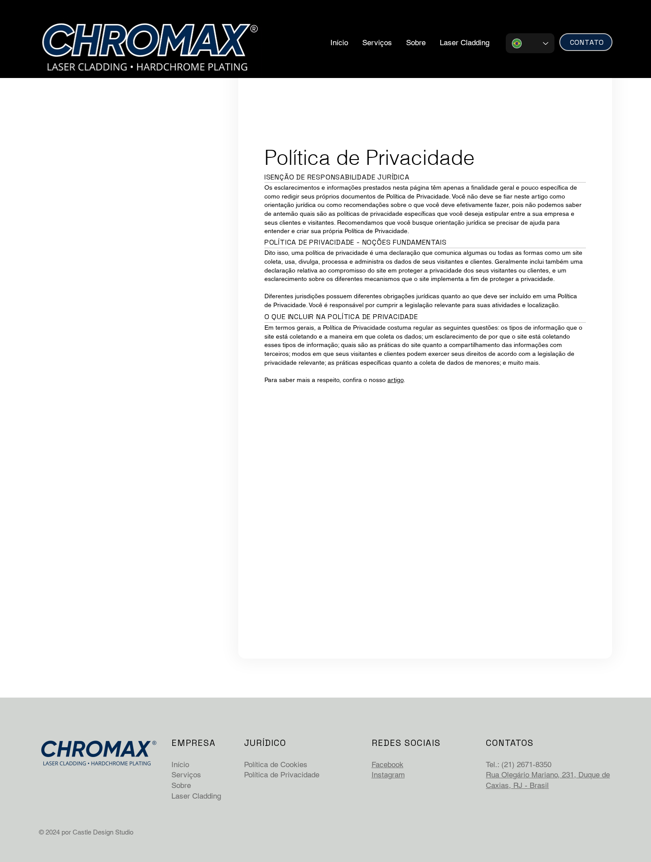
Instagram (388, 774)
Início (180, 764)
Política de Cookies (275, 764)
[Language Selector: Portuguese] (530, 43)
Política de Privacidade (281, 774)
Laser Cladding (196, 796)
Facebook (387, 764)
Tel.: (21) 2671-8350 (518, 764)
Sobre (181, 785)
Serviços (186, 774)
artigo (395, 379)
